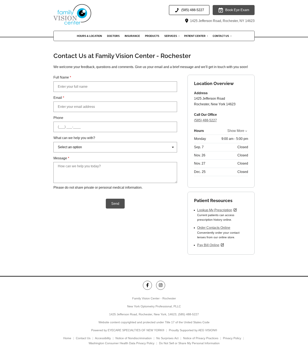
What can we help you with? (74, 138)
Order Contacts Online (213, 227)
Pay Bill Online (208, 245)
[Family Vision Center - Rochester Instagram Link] (160, 285)
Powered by (127, 330)
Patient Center (195, 36)
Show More (235, 131)
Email (58, 97)
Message (61, 158)
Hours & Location (89, 36)
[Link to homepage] (78, 14)
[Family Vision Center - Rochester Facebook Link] (147, 285)
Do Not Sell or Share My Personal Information (189, 343)
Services (170, 36)
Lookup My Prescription (214, 210)
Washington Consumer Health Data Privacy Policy (121, 343)
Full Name (62, 77)
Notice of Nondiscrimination (133, 338)
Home (67, 338)
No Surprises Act (167, 338)
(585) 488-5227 (205, 120)
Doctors (113, 36)
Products (152, 36)
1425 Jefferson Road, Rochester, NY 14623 (222, 21)
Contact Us (221, 36)
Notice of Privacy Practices (200, 338)
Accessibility (103, 338)
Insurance (132, 36)
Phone (58, 118)
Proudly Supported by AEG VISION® (193, 330)
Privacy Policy (232, 338)
